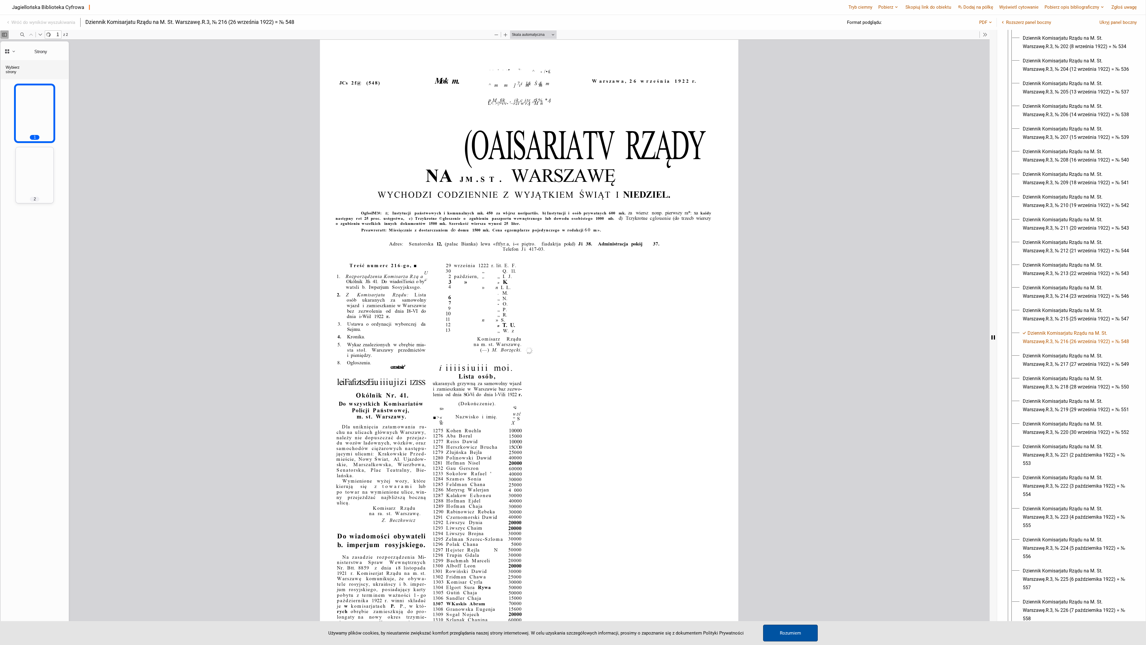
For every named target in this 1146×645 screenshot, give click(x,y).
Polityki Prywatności (723, 633)
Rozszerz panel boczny (1028, 22)
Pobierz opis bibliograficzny (1072, 7)
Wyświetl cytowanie (1019, 7)
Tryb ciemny (860, 7)
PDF (983, 22)
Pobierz (885, 7)
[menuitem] (1077, 42)
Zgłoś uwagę (1124, 7)
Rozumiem (790, 633)
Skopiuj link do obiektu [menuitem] (928, 7)
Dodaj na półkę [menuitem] (978, 7)
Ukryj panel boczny (1118, 22)
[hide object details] (993, 337)
